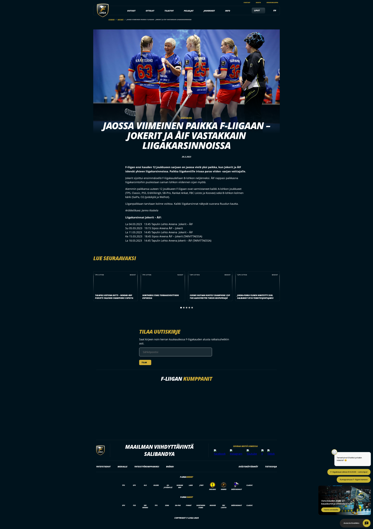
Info (227, 10)
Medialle (122, 466)
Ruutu (258, 2)
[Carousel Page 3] (186, 307)
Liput (257, 10)
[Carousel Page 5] (192, 307)
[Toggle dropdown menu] (137, 11)
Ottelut (150, 10)
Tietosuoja (271, 466)
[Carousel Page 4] (189, 307)
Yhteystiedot (103, 466)
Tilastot (169, 10)
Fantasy (247, 2)
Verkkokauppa (272, 2)
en (274, 10)
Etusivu (112, 20)
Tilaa (144, 362)
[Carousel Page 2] (184, 307)
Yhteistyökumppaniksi (146, 466)
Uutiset (131, 10)
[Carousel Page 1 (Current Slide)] (181, 307)
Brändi (170, 466)
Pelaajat (188, 10)
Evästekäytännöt (248, 466)
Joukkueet (209, 10)
